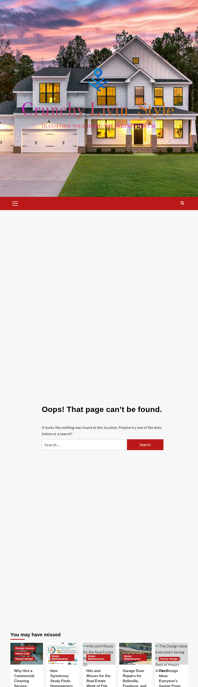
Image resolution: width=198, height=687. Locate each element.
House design (24, 658)
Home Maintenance (60, 657)
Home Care (22, 653)
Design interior (24, 648)
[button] (15, 203)
